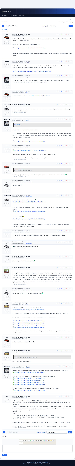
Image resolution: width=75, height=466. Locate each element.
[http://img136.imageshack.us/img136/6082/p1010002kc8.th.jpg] (29, 202)
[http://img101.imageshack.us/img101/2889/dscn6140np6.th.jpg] (29, 385)
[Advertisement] (37, 4)
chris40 (7, 146)
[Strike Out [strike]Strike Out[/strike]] (25, 440)
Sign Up (32, 462)
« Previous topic (6, 31)
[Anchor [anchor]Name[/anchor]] (32, 440)
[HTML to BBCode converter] (51, 440)
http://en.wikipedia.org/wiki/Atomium (41, 95)
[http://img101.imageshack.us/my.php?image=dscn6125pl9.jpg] (42, 380)
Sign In (28, 462)
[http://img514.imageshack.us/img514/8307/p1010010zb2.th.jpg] (29, 211)
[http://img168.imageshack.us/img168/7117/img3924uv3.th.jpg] (28, 323)
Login (10, 15)
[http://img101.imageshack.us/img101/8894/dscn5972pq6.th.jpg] (29, 372)
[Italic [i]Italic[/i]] (22, 440)
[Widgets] (48, 440)
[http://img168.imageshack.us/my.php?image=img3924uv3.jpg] (42, 323)
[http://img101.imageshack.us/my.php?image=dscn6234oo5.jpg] (42, 390)
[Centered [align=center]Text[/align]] (38, 440)
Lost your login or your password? (41, 462)
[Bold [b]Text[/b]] (20, 440)
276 (13, 25)
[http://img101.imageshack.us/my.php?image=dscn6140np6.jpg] (42, 385)
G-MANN (7, 61)
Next (16, 25)
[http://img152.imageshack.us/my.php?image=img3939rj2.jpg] (42, 327)
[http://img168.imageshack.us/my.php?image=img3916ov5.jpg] (42, 321)
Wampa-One (7, 76)
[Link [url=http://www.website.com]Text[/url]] (30, 440)
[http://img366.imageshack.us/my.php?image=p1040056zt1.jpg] (42, 48)
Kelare (50, 463)
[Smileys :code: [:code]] (50, 440)
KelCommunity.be (27, 463)
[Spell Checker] (22, 443)
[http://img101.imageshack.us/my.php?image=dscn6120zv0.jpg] (42, 378)
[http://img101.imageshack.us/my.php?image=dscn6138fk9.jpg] (42, 382)
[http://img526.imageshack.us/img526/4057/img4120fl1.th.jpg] (28, 310)
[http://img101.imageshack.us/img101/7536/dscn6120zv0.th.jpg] (29, 378)
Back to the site (22, 15)
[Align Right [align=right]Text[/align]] (40, 440)
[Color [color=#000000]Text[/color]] (45, 440)
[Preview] (20, 443)
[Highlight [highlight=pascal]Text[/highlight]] (46, 440)
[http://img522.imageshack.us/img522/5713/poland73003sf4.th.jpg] (29, 150)
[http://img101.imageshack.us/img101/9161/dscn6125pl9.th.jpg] (28, 380)
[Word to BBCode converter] (53, 440)
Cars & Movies (5, 22)
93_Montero (7, 267)
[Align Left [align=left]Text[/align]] (37, 440)
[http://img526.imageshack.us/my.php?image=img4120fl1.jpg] (42, 310)
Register (15, 15)
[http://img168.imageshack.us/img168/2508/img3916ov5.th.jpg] (28, 321)
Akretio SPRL (40, 463)
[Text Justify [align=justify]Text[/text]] (42, 440)
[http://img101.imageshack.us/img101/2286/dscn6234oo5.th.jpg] (29, 390)
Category (45, 26)
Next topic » (4, 29)
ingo (7, 396)
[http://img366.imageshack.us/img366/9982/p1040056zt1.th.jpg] (29, 48)
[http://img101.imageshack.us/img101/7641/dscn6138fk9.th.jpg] (28, 382)
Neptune (7, 231)
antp (7, 34)
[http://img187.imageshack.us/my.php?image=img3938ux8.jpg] (42, 325)
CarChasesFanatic (7, 105)
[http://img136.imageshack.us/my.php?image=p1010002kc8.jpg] (42, 202)
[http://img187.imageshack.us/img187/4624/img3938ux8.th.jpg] (28, 325)
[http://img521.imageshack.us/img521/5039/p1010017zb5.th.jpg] (29, 219)
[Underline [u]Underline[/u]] (23, 440)
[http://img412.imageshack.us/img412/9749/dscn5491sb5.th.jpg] (29, 141)
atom (6, 303)
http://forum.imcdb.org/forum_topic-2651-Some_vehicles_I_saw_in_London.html (32, 71)
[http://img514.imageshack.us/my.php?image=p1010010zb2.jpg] (42, 211)
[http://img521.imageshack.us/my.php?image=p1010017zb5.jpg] (42, 219)
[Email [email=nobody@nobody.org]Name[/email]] (28, 440)
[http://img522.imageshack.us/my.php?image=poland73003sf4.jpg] (42, 150)
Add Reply (39, 432)
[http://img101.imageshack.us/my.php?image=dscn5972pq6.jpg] (42, 373)
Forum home (4, 15)
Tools (70, 19)
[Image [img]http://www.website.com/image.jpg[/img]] (33, 440)
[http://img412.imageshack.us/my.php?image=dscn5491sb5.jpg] (42, 141)
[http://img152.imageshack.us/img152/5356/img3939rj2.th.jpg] (28, 327)
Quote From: (16, 124)
